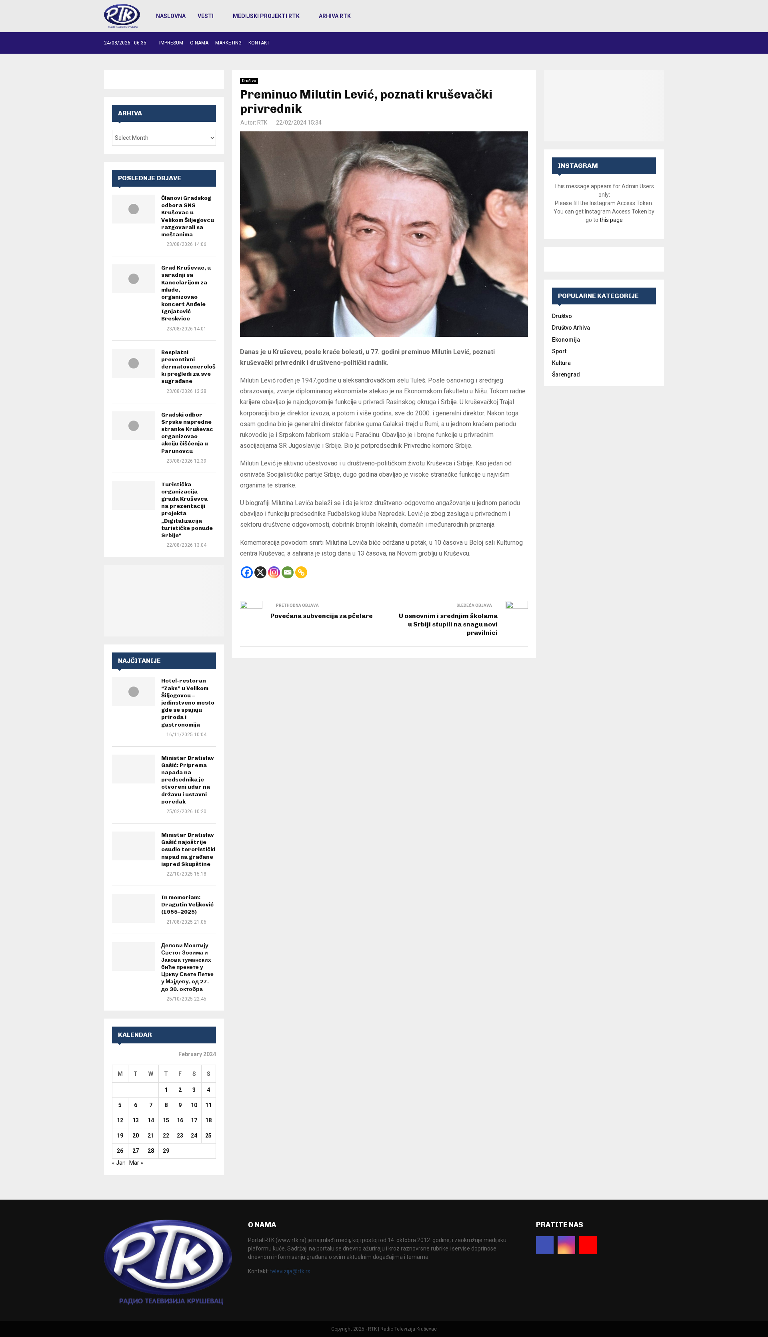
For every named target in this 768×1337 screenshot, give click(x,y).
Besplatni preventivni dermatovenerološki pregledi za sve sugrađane (188, 367)
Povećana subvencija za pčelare (321, 616)
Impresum (171, 43)
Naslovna (171, 16)
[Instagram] (274, 572)
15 (166, 1120)
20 (135, 1135)
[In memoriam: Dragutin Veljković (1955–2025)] (133, 908)
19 (120, 1135)
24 (194, 1135)
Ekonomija (566, 339)
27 (135, 1151)
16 (180, 1120)
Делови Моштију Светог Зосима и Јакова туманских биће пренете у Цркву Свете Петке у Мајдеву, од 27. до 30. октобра (187, 967)
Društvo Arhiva (571, 327)
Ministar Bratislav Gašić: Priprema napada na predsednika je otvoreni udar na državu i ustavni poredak (187, 780)
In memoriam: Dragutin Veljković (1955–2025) (187, 904)
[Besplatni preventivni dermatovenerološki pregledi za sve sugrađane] (133, 363)
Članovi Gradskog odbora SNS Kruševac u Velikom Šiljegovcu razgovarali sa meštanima (187, 216)
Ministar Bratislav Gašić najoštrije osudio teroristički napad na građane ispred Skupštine (188, 850)
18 (208, 1120)
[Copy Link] (301, 572)
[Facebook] (247, 572)
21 (151, 1135)
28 (151, 1151)
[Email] (288, 572)
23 (180, 1135)
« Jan (119, 1163)
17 (194, 1120)
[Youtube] (588, 1245)
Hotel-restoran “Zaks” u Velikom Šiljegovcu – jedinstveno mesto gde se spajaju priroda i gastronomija (187, 702)
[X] (260, 572)
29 (166, 1151)
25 (208, 1135)
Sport (559, 351)
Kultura (561, 363)
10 (194, 1105)
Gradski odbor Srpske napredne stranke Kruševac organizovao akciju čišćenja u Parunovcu (187, 433)
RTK (262, 122)
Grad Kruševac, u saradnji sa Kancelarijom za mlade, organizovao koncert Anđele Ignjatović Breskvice (186, 293)
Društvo (249, 81)
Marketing (228, 43)
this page (611, 220)
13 (135, 1120)
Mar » (136, 1163)
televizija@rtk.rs (290, 1271)
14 (151, 1120)
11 (208, 1105)
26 (120, 1151)
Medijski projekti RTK (266, 16)
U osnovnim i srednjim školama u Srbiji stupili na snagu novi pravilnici (448, 624)
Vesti (206, 16)
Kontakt (259, 43)
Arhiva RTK (335, 16)
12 (120, 1120)
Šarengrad (566, 374)
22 (166, 1135)
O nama (199, 43)
